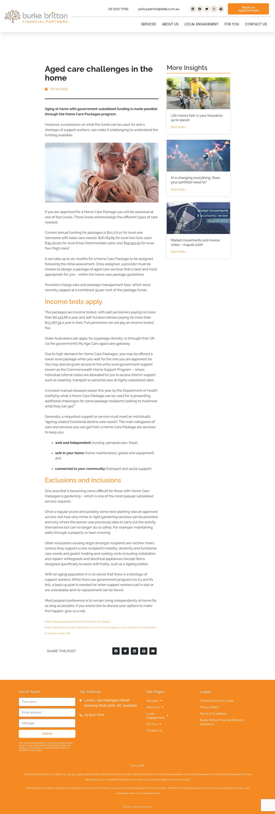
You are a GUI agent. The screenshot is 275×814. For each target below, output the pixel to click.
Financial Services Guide (217, 701)
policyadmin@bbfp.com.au (159, 9)
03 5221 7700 (118, 9)
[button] (116, 651)
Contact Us (256, 24)
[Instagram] (214, 9)
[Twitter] (207, 9)
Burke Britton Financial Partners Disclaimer (222, 722)
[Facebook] (200, 9)
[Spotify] (221, 9)
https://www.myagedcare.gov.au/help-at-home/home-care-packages (78, 622)
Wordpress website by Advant (137, 807)
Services (148, 24)
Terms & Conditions (213, 713)
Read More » (179, 127)
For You (231, 24)
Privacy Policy (209, 707)
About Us (170, 24)
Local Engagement (201, 24)
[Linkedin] (193, 9)
